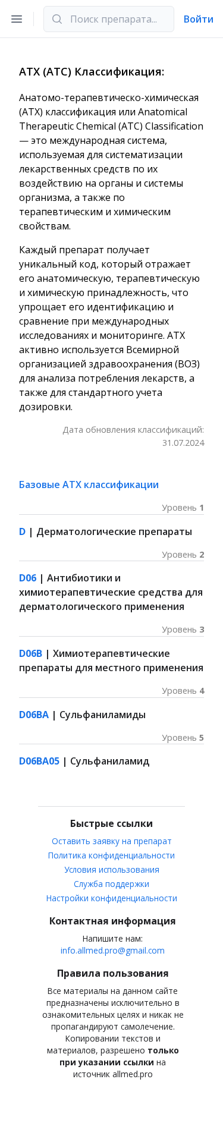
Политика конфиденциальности (111, 855)
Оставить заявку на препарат (112, 841)
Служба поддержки (111, 883)
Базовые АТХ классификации (89, 484)
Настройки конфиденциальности (111, 898)
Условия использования (111, 869)
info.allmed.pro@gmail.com (113, 950)
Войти (198, 19)
